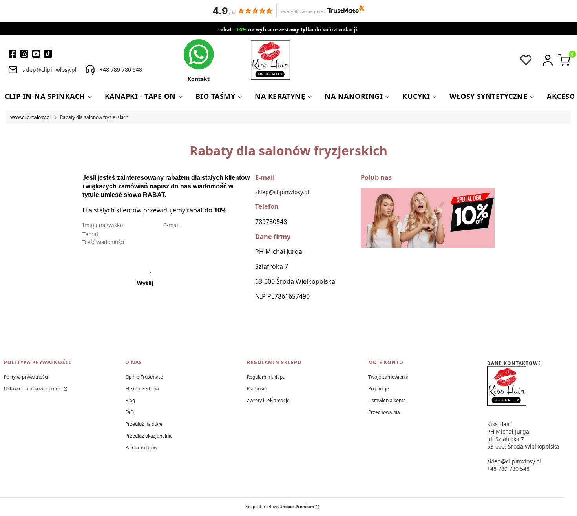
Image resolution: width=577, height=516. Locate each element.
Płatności (257, 388)
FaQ (129, 412)
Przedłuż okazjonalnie (149, 435)
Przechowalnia (384, 412)
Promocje (378, 388)
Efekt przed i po (142, 388)
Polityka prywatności (26, 377)
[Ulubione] (526, 60)
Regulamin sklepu (266, 377)
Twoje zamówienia (388, 377)
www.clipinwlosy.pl (30, 117)
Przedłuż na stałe (144, 424)
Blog (130, 400)
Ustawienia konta (387, 400)
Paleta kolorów (141, 447)
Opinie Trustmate (144, 377)
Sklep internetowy (279, 506)
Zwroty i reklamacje (268, 400)
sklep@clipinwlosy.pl (282, 192)
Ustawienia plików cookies (33, 388)
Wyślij (145, 283)
